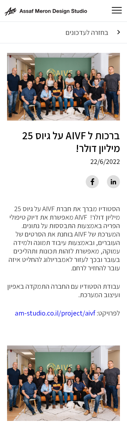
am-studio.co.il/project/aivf (55, 313)
